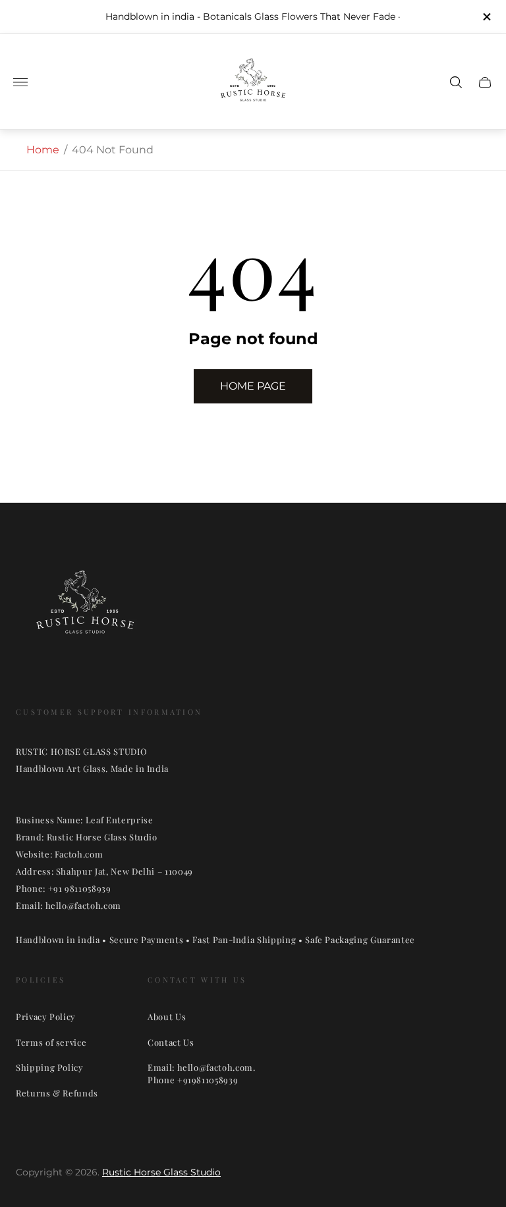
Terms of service (51, 1042)
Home (42, 149)
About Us (167, 1016)
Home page (253, 386)
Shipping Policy (50, 1067)
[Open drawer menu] (20, 82)
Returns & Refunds (57, 1092)
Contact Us (171, 1042)
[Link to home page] (85, 610)
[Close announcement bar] (486, 17)
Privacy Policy (46, 1016)
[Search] (455, 82)
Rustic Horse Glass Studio (161, 1172)
